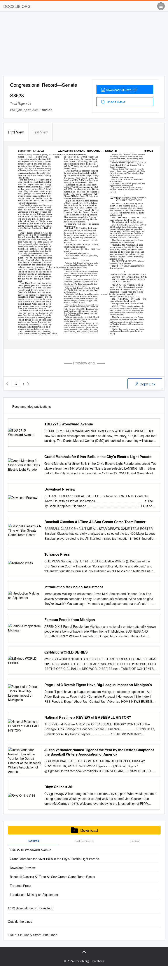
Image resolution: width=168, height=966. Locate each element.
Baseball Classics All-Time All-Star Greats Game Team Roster (94, 522)
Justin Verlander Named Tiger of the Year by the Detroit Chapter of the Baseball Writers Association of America (99, 752)
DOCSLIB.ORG (17, 6)
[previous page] (7, 384)
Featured (33, 841)
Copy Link (147, 384)
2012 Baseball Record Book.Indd (30, 908)
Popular (135, 841)
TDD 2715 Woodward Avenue (68, 424)
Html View (16, 132)
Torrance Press (57, 554)
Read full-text (115, 102)
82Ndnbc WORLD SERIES (66, 652)
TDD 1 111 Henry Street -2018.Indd (32, 935)
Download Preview (59, 489)
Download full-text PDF (122, 90)
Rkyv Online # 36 (58, 787)
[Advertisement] (84, 45)
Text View (40, 132)
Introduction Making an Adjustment (73, 587)
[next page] (28, 384)
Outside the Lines (20, 921)
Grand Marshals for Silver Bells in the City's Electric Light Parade (97, 456)
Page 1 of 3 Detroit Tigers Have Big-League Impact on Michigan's (98, 685)
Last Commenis (84, 841)
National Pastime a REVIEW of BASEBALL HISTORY (87, 717)
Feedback (98, 961)
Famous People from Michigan (69, 619)
